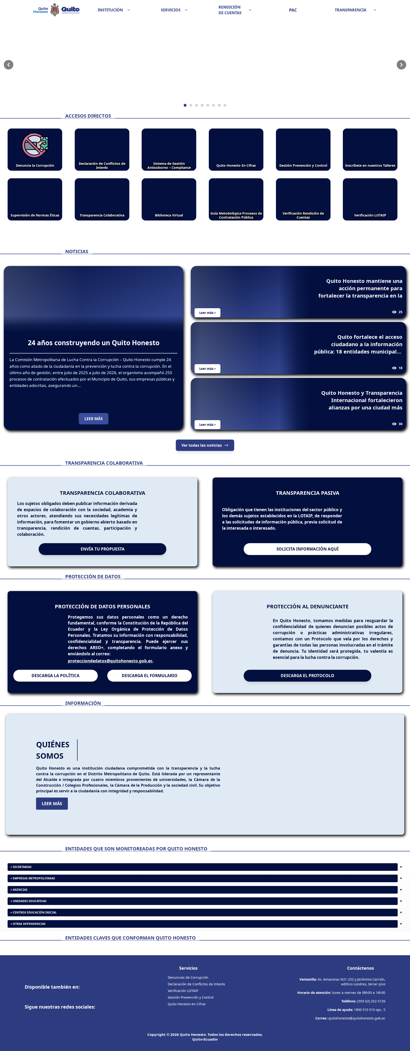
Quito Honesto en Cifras (187, 1004)
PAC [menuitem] (293, 10)
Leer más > (207, 313)
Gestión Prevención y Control (191, 997)
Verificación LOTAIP (183, 990)
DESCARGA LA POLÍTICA (55, 675)
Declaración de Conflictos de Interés (196, 984)
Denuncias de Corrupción (188, 977)
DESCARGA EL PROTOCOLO (307, 675)
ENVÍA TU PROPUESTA (103, 549)
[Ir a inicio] (56, 10)
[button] (114, 10)
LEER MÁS (93, 418)
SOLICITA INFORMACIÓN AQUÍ (307, 549)
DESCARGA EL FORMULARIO (149, 675)
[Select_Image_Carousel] (185, 105)
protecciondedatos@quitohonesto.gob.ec (110, 661)
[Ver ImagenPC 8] (205, 65)
